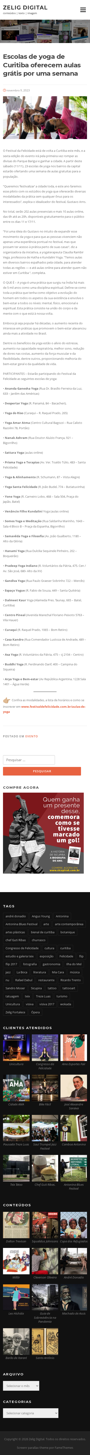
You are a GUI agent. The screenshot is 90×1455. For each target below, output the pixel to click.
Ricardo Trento (70, 980)
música (75, 972)
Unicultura (13, 1004)
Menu (83, 10)
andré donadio (16, 916)
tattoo (52, 988)
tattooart (69, 988)
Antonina (62, 916)
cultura (49, 948)
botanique (67, 932)
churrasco (38, 940)
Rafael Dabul (23, 980)
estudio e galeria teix (20, 956)
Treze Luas (43, 996)
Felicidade (66, 956)
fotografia (30, 964)
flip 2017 (11, 964)
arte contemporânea (69, 924)
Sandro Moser (15, 988)
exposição (47, 956)
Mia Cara (58, 972)
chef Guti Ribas (16, 940)
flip (81, 956)
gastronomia (51, 964)
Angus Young (41, 916)
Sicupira (36, 988)
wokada (65, 1004)
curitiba (65, 948)
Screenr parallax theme (32, 1448)
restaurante (46, 980)
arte (46, 924)
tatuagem (12, 996)
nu (7, 980)
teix (27, 996)
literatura (39, 972)
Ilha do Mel (73, 964)
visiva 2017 (46, 1004)
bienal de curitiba (42, 932)
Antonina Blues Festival (21, 924)
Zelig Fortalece (15, 1012)
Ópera (35, 1012)
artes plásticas (15, 932)
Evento (31, 736)
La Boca (22, 972)
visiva (29, 1004)
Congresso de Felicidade (22, 948)
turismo (62, 996)
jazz (8, 972)
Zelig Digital (25, 7)
